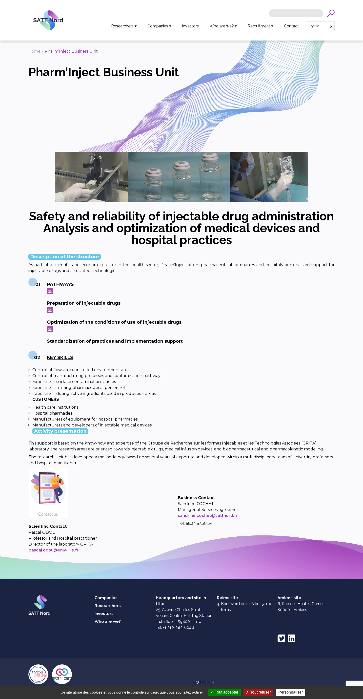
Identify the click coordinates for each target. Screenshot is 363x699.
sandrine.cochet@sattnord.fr (208, 515)
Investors (190, 26)
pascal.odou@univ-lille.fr (54, 550)
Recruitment (259, 26)
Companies (157, 26)
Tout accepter (226, 692)
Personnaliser (290, 692)
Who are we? (222, 26)
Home (34, 51)
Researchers (122, 26)
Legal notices (203, 682)
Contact (291, 26)
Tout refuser (260, 692)
